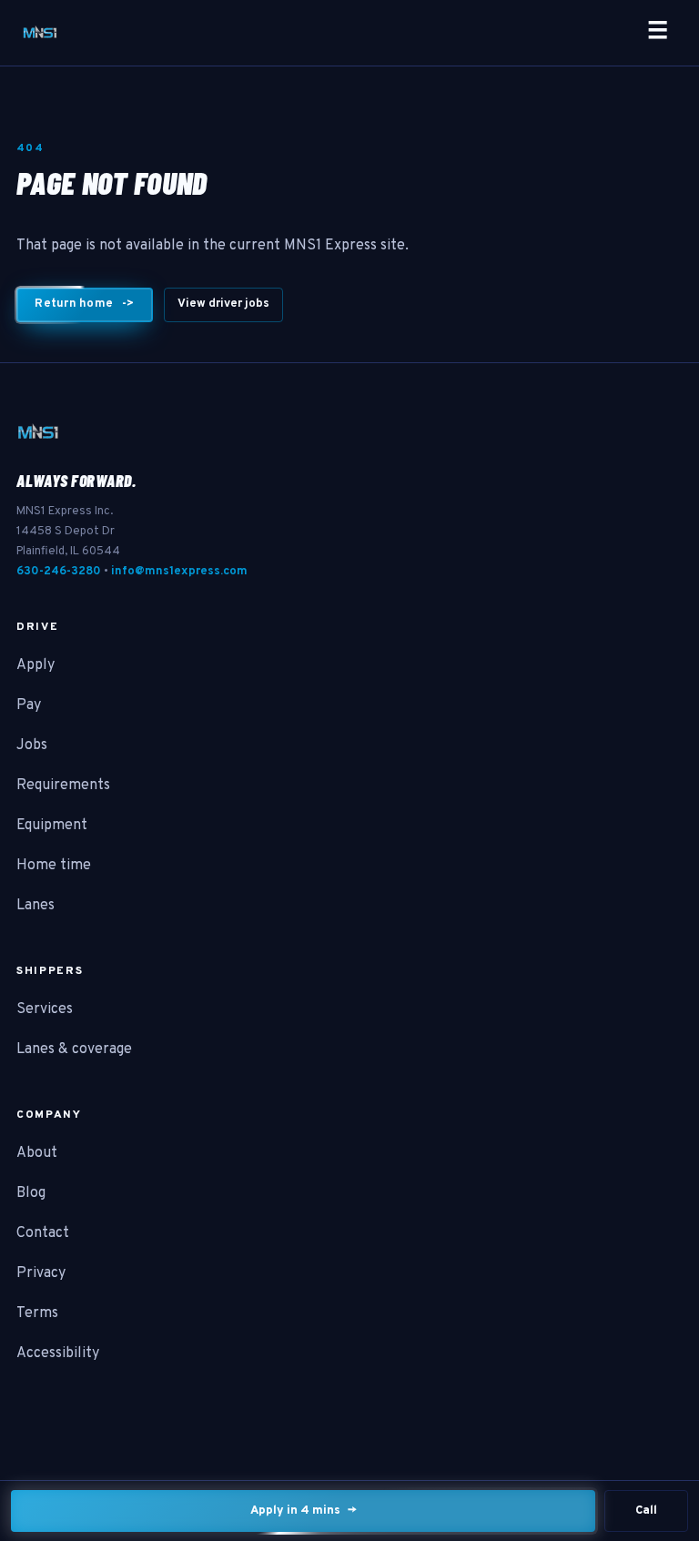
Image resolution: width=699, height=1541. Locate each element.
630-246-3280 (58, 571)
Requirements (63, 785)
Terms (37, 1313)
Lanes (35, 906)
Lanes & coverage (74, 1049)
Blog (31, 1193)
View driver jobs (223, 304)
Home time (53, 866)
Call (646, 1511)
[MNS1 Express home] (40, 33)
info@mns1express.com (179, 571)
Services (44, 1009)
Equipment (51, 825)
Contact (42, 1233)
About (36, 1153)
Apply (35, 665)
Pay (28, 705)
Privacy (41, 1273)
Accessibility (57, 1353)
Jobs (31, 745)
